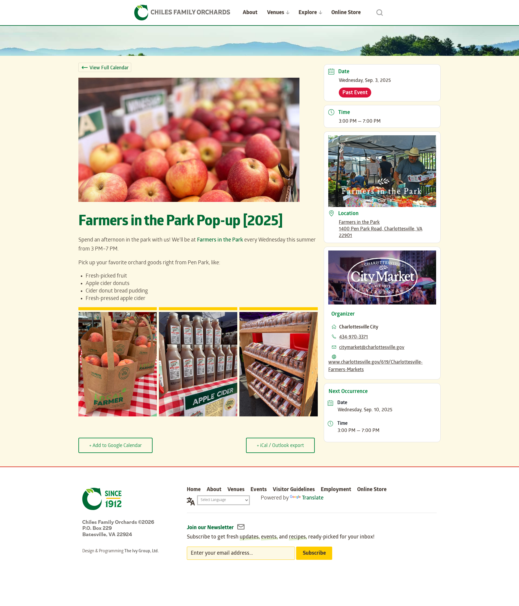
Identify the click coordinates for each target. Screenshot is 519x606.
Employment (336, 490)
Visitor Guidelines (294, 490)
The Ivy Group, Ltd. (141, 551)
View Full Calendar (109, 68)
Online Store (346, 13)
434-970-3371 (353, 337)
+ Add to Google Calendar (115, 446)
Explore (308, 13)
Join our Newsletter (211, 528)
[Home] (182, 12)
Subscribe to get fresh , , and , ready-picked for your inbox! (281, 537)
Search (379, 12)
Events (258, 490)
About (250, 13)
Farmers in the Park (220, 240)
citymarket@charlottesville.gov (371, 348)
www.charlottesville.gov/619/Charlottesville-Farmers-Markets (375, 366)
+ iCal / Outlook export (280, 446)
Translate (312, 498)
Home (194, 490)
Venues (275, 13)
